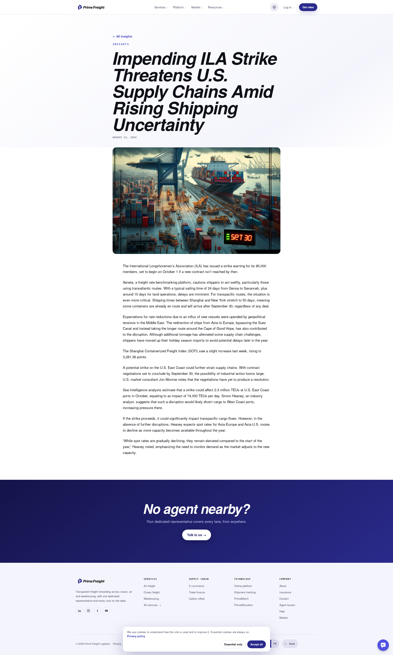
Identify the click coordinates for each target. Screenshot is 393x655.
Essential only (233, 644)
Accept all (256, 644)
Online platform (243, 586)
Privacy (117, 643)
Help (282, 611)
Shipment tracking (245, 592)
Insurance (285, 592)
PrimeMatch (241, 598)
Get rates (308, 7)
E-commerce (196, 586)
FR (275, 643)
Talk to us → (196, 534)
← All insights (122, 36)
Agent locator (287, 605)
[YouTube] (106, 610)
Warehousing (151, 598)
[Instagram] (88, 610)
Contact (284, 598)
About (282, 586)
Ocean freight (152, 592)
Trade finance (197, 592)
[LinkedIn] (79, 610)
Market (283, 618)
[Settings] (274, 7)
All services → (152, 605)
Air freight (149, 586)
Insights (121, 44)
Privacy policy (136, 636)
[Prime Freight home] (92, 7)
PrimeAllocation (243, 605)
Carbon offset (197, 598)
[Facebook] (97, 610)
